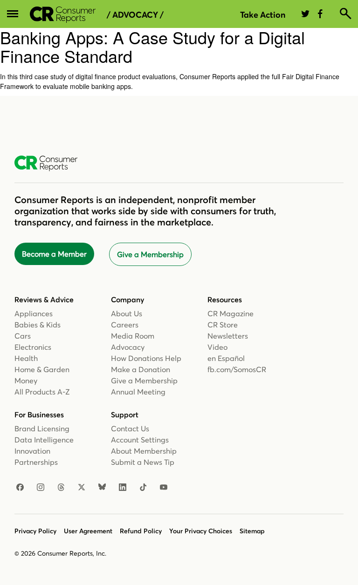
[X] (81, 487)
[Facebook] (20, 487)
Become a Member (54, 253)
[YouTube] (163, 487)
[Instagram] (40, 487)
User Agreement (88, 531)
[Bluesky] (102, 487)
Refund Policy (141, 531)
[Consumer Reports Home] (50, 163)
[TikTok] (143, 487)
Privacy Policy (35, 531)
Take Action (262, 14)
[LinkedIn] (122, 487)
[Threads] (61, 487)
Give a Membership (150, 254)
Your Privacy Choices (200, 531)
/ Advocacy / (135, 15)
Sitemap (252, 531)
